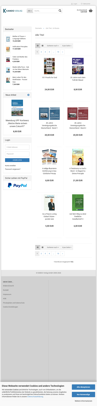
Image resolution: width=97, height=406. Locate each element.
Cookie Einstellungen (10, 307)
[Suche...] (60, 11)
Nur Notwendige (83, 394)
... (53, 52)
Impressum (7, 294)
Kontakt (6, 290)
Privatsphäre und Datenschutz (14, 303)
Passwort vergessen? (12, 169)
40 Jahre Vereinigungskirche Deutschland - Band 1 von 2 (49, 125)
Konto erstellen (10, 166)
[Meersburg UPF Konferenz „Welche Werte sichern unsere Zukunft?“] (17, 108)
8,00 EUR (17, 131)
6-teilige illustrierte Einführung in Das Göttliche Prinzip (49, 171)
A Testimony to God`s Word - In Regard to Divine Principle (77, 171)
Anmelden (17, 160)
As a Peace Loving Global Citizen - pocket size (49, 216)
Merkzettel (86, 4)
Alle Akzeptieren (83, 387)
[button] (37, 45)
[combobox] (52, 45)
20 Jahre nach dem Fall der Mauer (77, 78)
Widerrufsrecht (8, 286)
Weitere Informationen (83, 401)
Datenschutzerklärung (35, 397)
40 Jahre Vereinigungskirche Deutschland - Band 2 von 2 (77, 125)
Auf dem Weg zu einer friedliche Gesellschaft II (77, 216)
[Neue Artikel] (28, 95)
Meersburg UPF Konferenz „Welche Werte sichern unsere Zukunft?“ (17, 123)
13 (58, 52)
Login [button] (75, 4)
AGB (4, 298)
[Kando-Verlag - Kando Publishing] (13, 11)
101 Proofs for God (49, 77)
